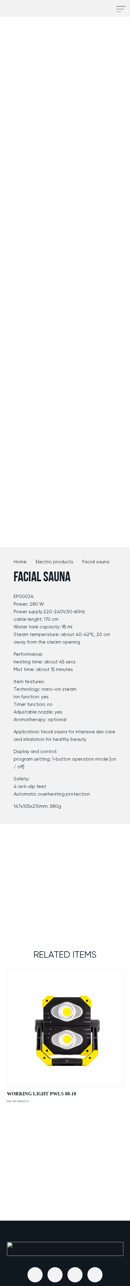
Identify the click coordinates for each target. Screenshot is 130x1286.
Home (20, 562)
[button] (103, 9)
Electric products (54, 562)
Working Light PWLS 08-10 (41, 1093)
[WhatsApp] (94, 1274)
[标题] (55, 1274)
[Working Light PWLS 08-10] (65, 1028)
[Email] (35, 1274)
